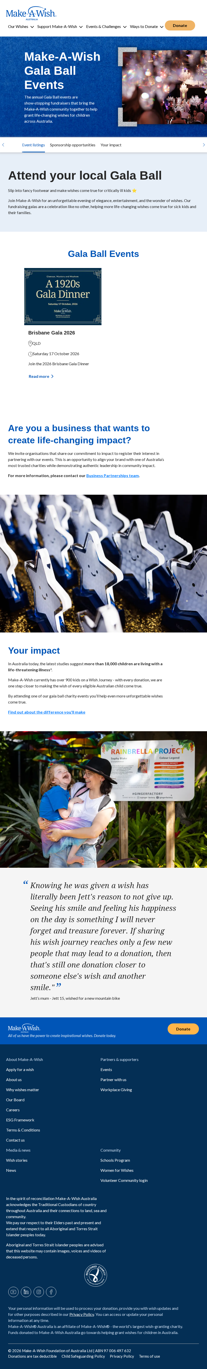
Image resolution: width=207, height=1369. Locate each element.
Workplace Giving (116, 1089)
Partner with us (113, 1079)
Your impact (110, 144)
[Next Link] (204, 145)
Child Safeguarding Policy (84, 1356)
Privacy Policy (81, 1314)
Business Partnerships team (112, 475)
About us (14, 1079)
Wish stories (17, 1160)
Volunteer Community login (124, 1180)
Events (106, 1069)
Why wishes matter (22, 1089)
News (11, 1170)
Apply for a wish (20, 1069)
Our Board (15, 1099)
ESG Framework (20, 1119)
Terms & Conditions (23, 1129)
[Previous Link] (3, 145)
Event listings (33, 144)
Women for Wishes (117, 1170)
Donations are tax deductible (33, 1356)
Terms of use (149, 1356)
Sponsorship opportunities (72, 144)
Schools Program (115, 1160)
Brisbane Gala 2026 (51, 333)
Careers (13, 1109)
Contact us (15, 1140)
